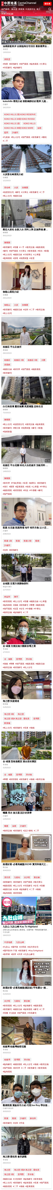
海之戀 (21, 714)
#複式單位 (37, 882)
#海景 (5, 64)
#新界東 (6, 954)
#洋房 (19, 954)
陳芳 (16, 597)
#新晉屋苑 (31, 251)
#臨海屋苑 (33, 64)
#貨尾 (15, 258)
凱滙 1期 (8, 541)
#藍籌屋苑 (7, 258)
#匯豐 (11, 487)
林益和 (7, 597)
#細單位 (32, 483)
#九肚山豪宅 (28, 954)
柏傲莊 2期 (19, 360)
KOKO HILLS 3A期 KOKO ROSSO (19, 119)
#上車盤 (36, 254)
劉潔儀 (7, 723)
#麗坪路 (14, 947)
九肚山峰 (20, 942)
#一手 (21, 247)
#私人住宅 (15, 137)
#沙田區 (22, 947)
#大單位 (43, 64)
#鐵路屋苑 (40, 247)
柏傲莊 (7, 360)
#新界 (13, 954)
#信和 (25, 309)
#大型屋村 (17, 1179)
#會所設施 (29, 247)
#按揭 (28, 487)
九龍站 (17, 877)
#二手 (5, 141)
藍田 (6, 132)
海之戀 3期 (9, 714)
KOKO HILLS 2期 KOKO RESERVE (20, 114)
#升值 (21, 1123)
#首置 (31, 258)
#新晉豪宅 (13, 64)
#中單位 (43, 487)
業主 (38, 9)
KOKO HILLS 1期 (12, 123)
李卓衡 (29, 659)
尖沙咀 (27, 877)
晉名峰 (7, 187)
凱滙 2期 (27, 541)
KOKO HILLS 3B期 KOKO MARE (18, 128)
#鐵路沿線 (17, 196)
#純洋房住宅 (32, 947)
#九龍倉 (6, 137)
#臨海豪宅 (17, 67)
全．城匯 (8, 659)
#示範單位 (27, 254)
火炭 (16, 187)
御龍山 (7, 305)
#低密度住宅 (8, 192)
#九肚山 (6, 947)
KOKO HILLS (29, 123)
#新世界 (16, 369)
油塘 (39, 128)
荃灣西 (19, 659)
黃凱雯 (7, 59)
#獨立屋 (16, 428)
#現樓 (15, 247)
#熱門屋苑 (23, 64)
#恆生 (40, 251)
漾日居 (7, 877)
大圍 (43, 360)
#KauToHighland (35, 950)
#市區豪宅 (7, 67)
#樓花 (44, 137)
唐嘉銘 (7, 364)
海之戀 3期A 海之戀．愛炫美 (16, 718)
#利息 (25, 490)
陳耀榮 (7, 242)
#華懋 (31, 605)
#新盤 (46, 251)
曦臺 (6, 826)
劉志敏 (37, 877)
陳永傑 (14, 9)
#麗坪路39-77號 (10, 950)
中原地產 (8, 942)
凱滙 (18, 541)
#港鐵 (15, 605)
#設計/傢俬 (28, 831)
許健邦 (15, 132)
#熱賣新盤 (23, 258)
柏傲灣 (7, 1059)
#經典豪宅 (7, 882)
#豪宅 (17, 192)
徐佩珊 (25, 187)
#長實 (25, 728)
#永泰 (15, 889)
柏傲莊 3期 (32, 360)
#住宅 (21, 609)
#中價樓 (32, 490)
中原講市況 (30, 9)
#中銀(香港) (16, 483)
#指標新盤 (7, 431)
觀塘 (37, 541)
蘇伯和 (33, 1118)
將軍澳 (21, 9)
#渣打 (5, 487)
